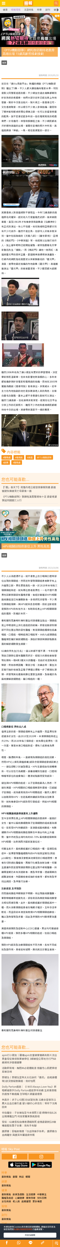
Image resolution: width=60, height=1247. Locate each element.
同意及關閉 (30, 1235)
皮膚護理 (26, 1201)
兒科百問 (41, 1198)
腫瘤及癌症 (7, 1198)
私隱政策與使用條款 (23, 1229)
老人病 (16, 1201)
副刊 (47, 9)
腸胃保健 (30, 1198)
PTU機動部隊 (45, 457)
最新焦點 (6, 1176)
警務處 (7, 457)
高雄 (30, 457)
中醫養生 (41, 1194)
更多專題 (37, 1201)
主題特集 (28, 9)
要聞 (15, 1176)
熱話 (21, 1176)
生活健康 (30, 1194)
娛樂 (4, 62)
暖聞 (27, 1176)
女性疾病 (6, 1201)
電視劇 (19, 457)
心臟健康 (19, 1198)
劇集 (6, 462)
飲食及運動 (18, 1194)
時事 (39, 9)
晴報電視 (16, 9)
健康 (5, 9)
